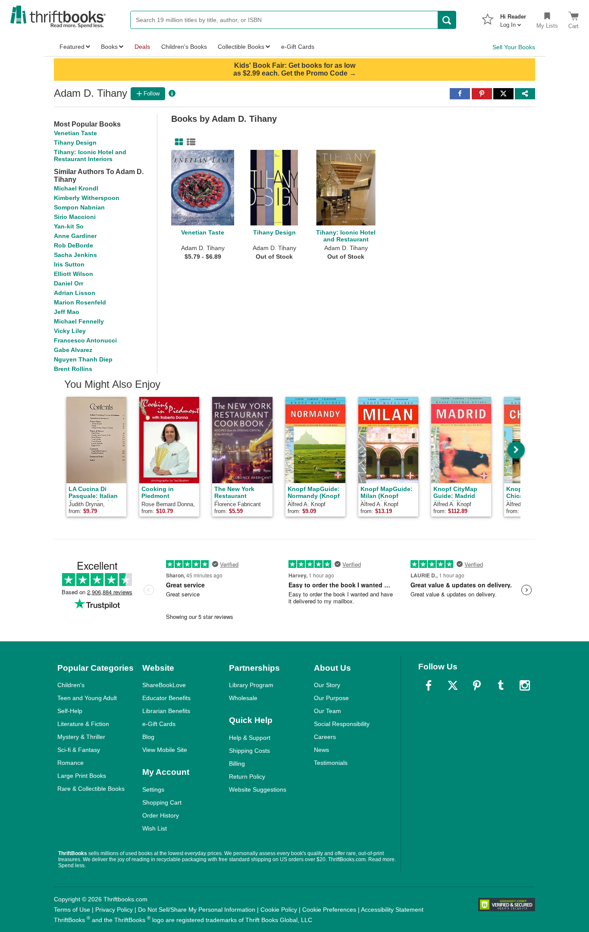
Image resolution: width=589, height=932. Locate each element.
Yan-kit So (69, 226)
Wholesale (243, 697)
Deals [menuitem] (142, 46)
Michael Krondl (76, 188)
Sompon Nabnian (79, 207)
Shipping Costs (249, 750)
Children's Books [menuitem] (184, 46)
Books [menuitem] (109, 46)
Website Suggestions (257, 789)
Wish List (154, 828)
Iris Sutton (69, 264)
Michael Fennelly (79, 321)
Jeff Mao (66, 311)
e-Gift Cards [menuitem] (297, 46)
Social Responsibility (342, 723)
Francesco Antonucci (85, 340)
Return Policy (247, 776)
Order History (160, 815)
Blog (148, 736)
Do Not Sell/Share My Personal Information (196, 909)
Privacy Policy (114, 909)
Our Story (327, 685)
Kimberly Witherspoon (86, 197)
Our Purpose (331, 697)
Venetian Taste (75, 133)
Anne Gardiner (75, 235)
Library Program (251, 685)
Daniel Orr (68, 283)
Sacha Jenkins (75, 254)
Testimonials (331, 762)
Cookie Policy (278, 909)
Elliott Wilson (73, 273)
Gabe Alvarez (73, 349)
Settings (153, 789)
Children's (71, 685)
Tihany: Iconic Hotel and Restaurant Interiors (90, 155)
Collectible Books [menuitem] (241, 46)
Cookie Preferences (329, 909)
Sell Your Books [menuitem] (513, 47)
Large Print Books (81, 775)
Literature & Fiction (83, 723)
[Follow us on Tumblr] (500, 685)
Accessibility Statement (392, 909)
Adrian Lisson (74, 292)
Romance (70, 762)
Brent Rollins (73, 368)
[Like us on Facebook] (428, 685)
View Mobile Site (164, 749)
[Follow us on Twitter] (452, 685)
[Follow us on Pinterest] (477, 685)
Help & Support (249, 737)
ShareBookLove (164, 685)
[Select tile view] (189, 142)
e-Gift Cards (158, 723)
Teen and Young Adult (87, 697)
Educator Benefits (166, 697)
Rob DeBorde (73, 245)
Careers (325, 736)
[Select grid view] (177, 142)
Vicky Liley (70, 330)
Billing (237, 763)
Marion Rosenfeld (80, 302)
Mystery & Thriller (81, 736)
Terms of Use (72, 909)
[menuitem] (513, 18)
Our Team (327, 710)
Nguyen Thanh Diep (83, 359)
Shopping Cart (162, 802)
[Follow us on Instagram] (524, 685)
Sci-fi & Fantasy (78, 749)
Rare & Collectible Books (91, 788)
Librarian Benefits (166, 710)
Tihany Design (75, 142)
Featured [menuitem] (72, 46)
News (321, 749)
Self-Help (69, 710)
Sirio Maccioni (75, 216)
